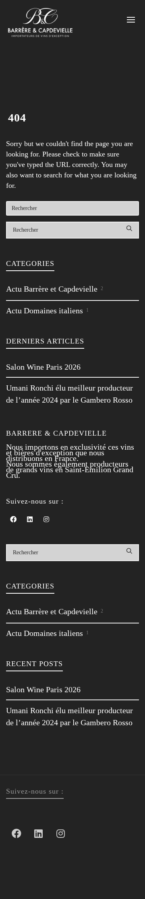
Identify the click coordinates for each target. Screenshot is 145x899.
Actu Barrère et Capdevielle (54, 288)
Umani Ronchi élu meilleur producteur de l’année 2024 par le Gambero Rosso (69, 393)
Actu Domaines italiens (47, 310)
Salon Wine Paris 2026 (43, 366)
